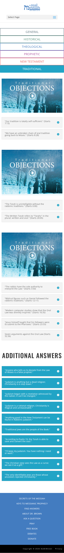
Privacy (58, 549)
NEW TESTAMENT (32, 61)
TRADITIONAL (32, 69)
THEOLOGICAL (32, 47)
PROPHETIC (32, 54)
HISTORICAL (32, 39)
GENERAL (32, 32)
